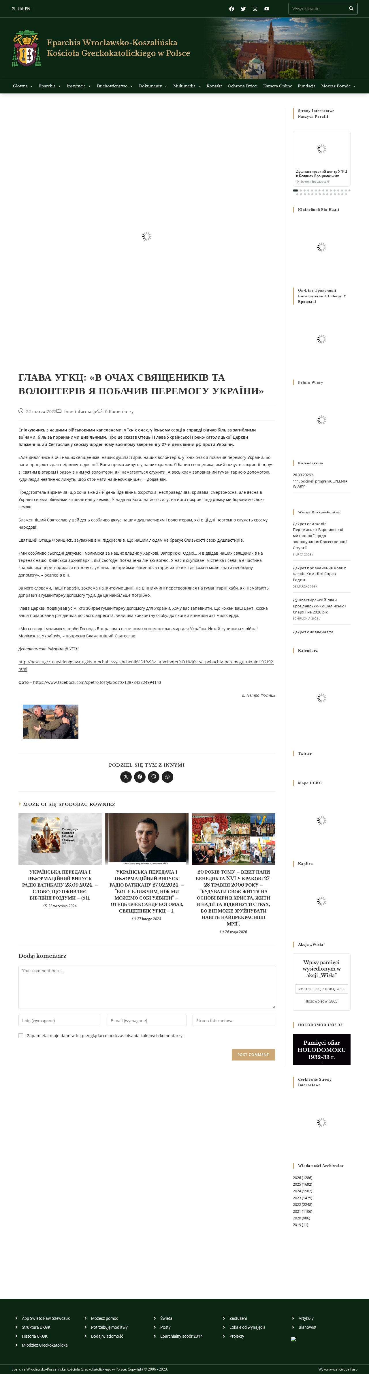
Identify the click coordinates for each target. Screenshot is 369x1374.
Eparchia (47, 86)
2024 (297, 1190)
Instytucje (76, 86)
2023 (297, 1197)
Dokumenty (150, 86)
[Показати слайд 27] (339, 194)
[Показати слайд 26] (335, 194)
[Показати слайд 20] (312, 194)
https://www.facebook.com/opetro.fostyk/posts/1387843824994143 (97, 682)
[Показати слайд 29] (346, 194)
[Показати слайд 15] (350, 190)
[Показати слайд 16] (297, 194)
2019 (297, 1224)
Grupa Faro (348, 1369)
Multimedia (184, 86)
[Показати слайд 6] (316, 190)
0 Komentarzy (119, 411)
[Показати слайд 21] (316, 194)
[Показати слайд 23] (324, 194)
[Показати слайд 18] (305, 194)
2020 (297, 1218)
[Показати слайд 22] (320, 194)
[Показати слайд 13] (342, 190)
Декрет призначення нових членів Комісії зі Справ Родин (319, 574)
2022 (297, 1204)
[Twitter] (243, 8)
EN (28, 9)
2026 (297, 1177)
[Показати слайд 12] (338, 190)
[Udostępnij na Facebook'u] (140, 777)
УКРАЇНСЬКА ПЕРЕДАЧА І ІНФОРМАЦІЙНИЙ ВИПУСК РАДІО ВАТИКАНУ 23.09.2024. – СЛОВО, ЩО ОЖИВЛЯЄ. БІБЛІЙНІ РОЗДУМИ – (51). (60, 885)
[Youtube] (266, 8)
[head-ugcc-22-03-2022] (50, 721)
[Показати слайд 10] (331, 190)
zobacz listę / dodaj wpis (321, 989)
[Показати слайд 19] (309, 194)
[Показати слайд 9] (327, 190)
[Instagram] (255, 8)
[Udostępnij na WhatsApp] (167, 777)
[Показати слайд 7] (320, 190)
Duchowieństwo (112, 86)
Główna (20, 86)
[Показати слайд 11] (335, 190)
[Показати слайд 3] (305, 190)
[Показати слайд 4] (308, 190)
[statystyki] (293, 1338)
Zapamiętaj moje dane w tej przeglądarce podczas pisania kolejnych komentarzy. (105, 1035)
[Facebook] (231, 8)
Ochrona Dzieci (242, 86)
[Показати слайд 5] (312, 190)
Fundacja (306, 86)
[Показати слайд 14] (346, 190)
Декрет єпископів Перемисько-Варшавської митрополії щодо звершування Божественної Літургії (320, 535)
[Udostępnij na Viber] (153, 777)
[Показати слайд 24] (327, 194)
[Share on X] (126, 777)
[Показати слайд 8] (323, 190)
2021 (297, 1211)
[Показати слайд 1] (295, 190)
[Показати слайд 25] (331, 194)
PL (14, 9)
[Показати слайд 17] (301, 194)
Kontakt (214, 86)
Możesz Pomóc (336, 86)
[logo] (26, 48)
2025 (297, 1184)
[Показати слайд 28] (342, 194)
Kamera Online (277, 86)
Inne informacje (80, 411)
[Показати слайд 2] (301, 190)
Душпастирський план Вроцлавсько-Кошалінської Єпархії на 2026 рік (319, 606)
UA (21, 9)
